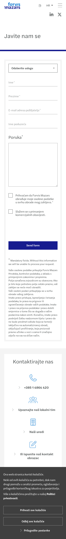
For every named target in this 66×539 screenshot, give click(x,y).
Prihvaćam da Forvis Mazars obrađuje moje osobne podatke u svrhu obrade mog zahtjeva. (34, 199)
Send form (33, 245)
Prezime (14, 96)
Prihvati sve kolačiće (33, 510)
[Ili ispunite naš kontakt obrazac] (33, 450)
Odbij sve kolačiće (33, 521)
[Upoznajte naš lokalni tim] (33, 404)
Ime (11, 82)
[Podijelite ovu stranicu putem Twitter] (59, 14)
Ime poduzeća (17, 124)
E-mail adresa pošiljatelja (24, 110)
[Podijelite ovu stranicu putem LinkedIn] (51, 14)
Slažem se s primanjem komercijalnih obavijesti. (30, 213)
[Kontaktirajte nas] (33, 382)
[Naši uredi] (33, 426)
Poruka (15, 137)
